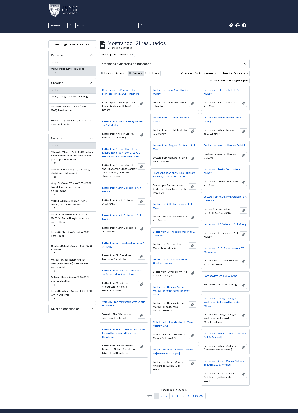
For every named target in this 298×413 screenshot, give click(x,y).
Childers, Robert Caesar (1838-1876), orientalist (71, 249)
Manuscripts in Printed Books (67, 70)
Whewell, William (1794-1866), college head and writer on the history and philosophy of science (72, 157)
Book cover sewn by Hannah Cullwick (225, 145)
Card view (137, 73)
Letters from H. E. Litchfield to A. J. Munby (172, 119)
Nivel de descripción (65, 309)
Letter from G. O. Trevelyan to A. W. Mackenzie (224, 250)
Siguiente (198, 395)
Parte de (57, 55)
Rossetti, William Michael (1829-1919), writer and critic (71, 294)
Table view (153, 73)
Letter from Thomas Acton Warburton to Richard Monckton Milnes (171, 290)
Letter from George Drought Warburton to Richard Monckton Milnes (222, 302)
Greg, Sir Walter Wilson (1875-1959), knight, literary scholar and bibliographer (71, 188)
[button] (230, 25)
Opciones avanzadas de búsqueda (126, 64)
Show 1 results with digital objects (230, 80)
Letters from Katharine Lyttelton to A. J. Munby (225, 198)
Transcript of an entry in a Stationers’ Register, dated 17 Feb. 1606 (174, 174)
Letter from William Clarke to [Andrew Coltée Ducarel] (225, 335)
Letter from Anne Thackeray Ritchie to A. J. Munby (122, 123)
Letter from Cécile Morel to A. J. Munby (171, 91)
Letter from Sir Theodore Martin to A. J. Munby (174, 233)
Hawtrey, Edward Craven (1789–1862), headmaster (69, 110)
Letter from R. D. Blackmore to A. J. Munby (172, 206)
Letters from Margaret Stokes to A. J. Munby (174, 147)
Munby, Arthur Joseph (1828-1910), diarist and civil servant (70, 173)
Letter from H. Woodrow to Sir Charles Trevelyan (170, 261)
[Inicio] (65, 10)
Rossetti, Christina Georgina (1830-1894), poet (71, 235)
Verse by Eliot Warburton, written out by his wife (123, 303)
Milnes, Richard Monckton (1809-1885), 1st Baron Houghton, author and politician (70, 220)
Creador (57, 83)
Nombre (57, 138)
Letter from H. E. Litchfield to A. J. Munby (223, 91)
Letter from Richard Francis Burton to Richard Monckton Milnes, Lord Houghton (123, 333)
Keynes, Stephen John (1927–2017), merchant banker (71, 124)
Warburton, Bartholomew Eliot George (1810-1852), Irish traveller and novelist (70, 265)
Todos (54, 62)
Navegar (56, 25)
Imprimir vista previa (114, 73)
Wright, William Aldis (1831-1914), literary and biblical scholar (69, 204)
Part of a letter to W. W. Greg (220, 275)
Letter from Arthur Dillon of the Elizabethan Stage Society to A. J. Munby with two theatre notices (121, 152)
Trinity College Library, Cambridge (70, 98)
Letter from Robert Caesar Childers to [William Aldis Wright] (173, 351)
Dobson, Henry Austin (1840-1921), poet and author (70, 280)
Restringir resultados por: (72, 44)
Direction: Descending (234, 73)
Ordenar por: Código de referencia (199, 73)
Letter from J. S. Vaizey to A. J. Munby (225, 224)
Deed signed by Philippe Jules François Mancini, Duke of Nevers (120, 91)
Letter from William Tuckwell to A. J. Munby (224, 119)
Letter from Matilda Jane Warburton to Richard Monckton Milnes (122, 272)
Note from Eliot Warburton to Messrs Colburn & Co (174, 323)
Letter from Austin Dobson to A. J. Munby (223, 170)
